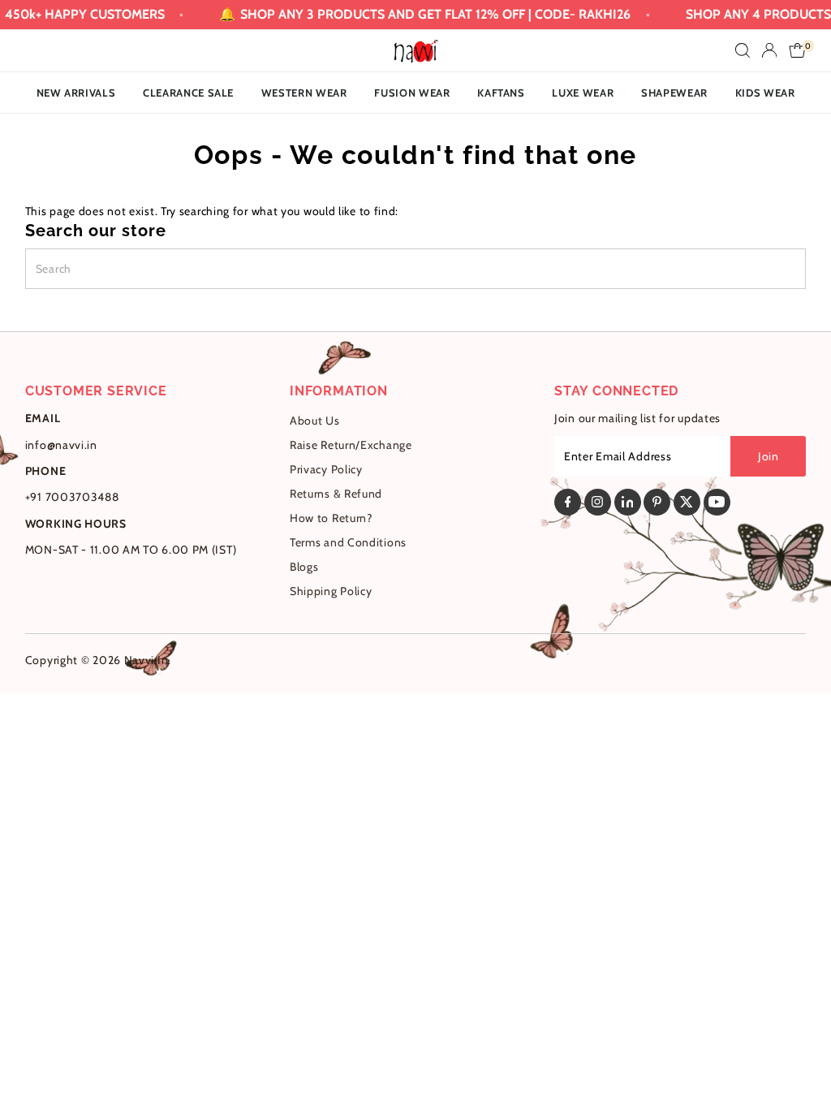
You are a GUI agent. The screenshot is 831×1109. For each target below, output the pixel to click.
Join (768, 456)
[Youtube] (717, 502)
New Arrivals (76, 92)
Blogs (304, 566)
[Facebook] (567, 502)
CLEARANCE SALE (188, 92)
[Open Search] (742, 50)
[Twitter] (687, 502)
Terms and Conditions (348, 542)
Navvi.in (146, 660)
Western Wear (304, 92)
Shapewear (674, 92)
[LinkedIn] (627, 502)
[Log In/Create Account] (769, 50)
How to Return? (331, 518)
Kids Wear (765, 92)
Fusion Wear (412, 92)
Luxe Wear (583, 92)
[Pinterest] (657, 502)
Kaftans (501, 92)
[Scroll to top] (798, 1064)
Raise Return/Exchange (351, 445)
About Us (315, 420)
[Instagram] (597, 502)
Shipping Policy (331, 591)
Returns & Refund (336, 493)
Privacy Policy (326, 469)
